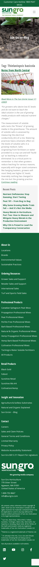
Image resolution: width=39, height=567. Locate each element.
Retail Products (8, 364)
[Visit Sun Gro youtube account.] (13, 549)
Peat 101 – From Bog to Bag (16, 201)
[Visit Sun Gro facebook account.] (31, 549)
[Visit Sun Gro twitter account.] (4, 558)
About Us (5, 245)
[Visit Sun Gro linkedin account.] (4, 549)
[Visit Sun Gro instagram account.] (23, 549)
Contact (5, 421)
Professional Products (11, 302)
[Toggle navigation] (34, 12)
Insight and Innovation (12, 397)
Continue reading (9, 182)
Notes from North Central (15, 70)
